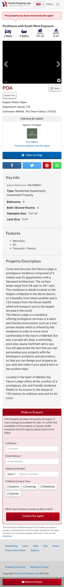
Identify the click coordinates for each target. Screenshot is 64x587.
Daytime (14, 486)
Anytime (14, 493)
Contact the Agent (33, 516)
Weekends (49, 486)
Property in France (15, 566)
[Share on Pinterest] (47, 165)
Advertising (11, 545)
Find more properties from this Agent (32, 145)
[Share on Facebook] (12, 165)
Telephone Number (15, 468)
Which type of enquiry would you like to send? (29, 509)
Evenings (31, 486)
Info (45, 545)
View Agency (32, 141)
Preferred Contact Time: (17, 481)
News (56, 545)
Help (35, 545)
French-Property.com (27, 573)
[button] (6, 62)
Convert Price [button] (9, 95)
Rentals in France (39, 566)
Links (25, 545)
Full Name (10, 443)
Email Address (12, 456)
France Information (15, 550)
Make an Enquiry (33, 581)
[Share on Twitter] (32, 165)
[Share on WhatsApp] (57, 165)
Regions (35, 550)
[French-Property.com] (15, 4)
